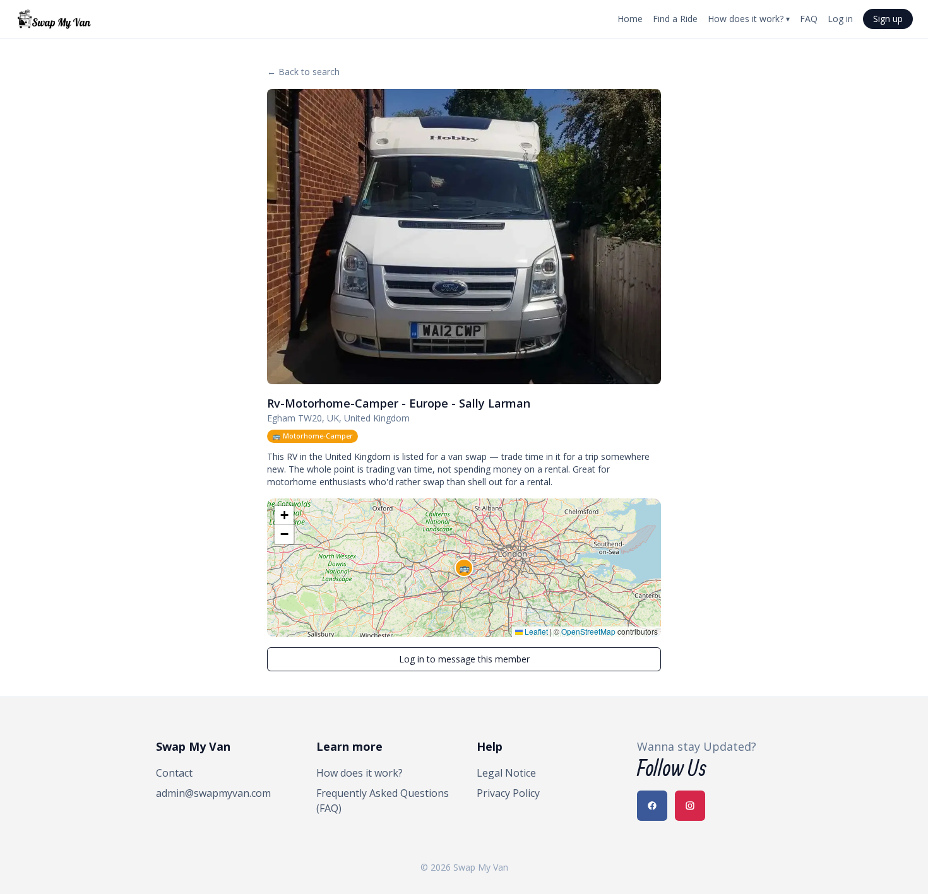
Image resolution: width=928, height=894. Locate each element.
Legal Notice (506, 773)
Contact (174, 773)
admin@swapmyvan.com (213, 793)
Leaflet (535, 631)
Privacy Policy (508, 793)
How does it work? (749, 19)
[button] (464, 567)
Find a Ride (675, 19)
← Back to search (303, 72)
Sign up (888, 19)
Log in (840, 19)
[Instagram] (690, 806)
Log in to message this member (464, 659)
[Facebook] (652, 806)
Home (630, 19)
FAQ (809, 19)
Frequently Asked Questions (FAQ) (382, 800)
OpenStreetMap (588, 631)
